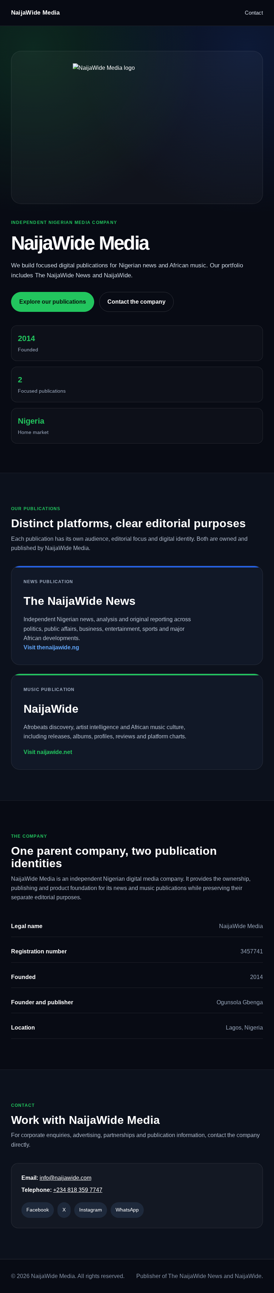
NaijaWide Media (35, 12)
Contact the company (136, 302)
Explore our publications (52, 302)
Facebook (37, 1210)
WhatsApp (127, 1210)
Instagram (90, 1210)
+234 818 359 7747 (77, 1190)
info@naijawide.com (65, 1178)
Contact (254, 13)
